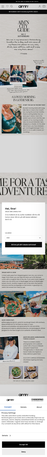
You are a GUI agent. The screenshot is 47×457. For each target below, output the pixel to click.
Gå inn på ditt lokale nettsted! (23, 245)
